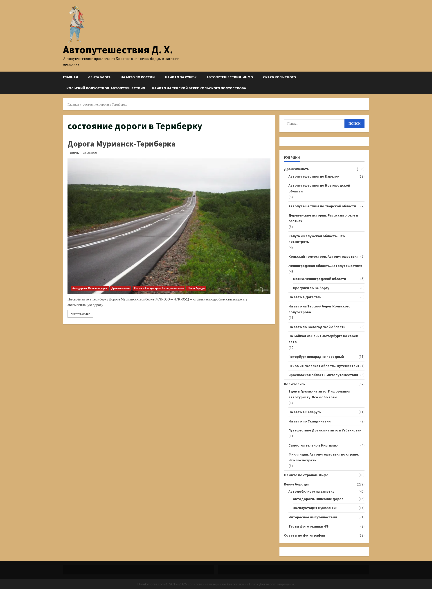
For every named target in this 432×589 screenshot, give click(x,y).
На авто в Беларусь (304, 412)
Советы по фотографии (304, 535)
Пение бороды (196, 288)
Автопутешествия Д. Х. (118, 49)
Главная (70, 77)
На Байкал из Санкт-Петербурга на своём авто (323, 339)
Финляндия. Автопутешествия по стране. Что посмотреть (323, 457)
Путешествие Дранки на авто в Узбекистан (324, 430)
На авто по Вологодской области (316, 327)
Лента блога (99, 77)
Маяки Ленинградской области (319, 278)
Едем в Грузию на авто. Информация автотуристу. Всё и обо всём (319, 394)
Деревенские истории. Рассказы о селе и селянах (323, 218)
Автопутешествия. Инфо (230, 77)
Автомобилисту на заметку (311, 491)
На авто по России (138, 77)
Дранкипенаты (120, 288)
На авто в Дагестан (304, 297)
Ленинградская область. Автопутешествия (325, 265)
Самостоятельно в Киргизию (313, 445)
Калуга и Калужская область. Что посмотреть (316, 239)
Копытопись (294, 384)
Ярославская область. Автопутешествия (323, 374)
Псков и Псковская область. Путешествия (324, 365)
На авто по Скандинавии (309, 421)
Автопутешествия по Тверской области (322, 206)
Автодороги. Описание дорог (90, 288)
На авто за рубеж (180, 77)
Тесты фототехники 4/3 (308, 526)
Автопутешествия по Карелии (313, 176)
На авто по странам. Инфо (306, 475)
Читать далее (82, 314)
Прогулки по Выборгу (311, 288)
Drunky (74, 152)
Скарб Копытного (279, 77)
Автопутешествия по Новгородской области (319, 188)
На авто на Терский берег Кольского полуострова (199, 88)
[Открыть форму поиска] (367, 82)
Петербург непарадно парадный (316, 356)
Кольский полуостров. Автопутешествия (105, 88)
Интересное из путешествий (312, 517)
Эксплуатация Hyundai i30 (314, 508)
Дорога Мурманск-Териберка (122, 144)
